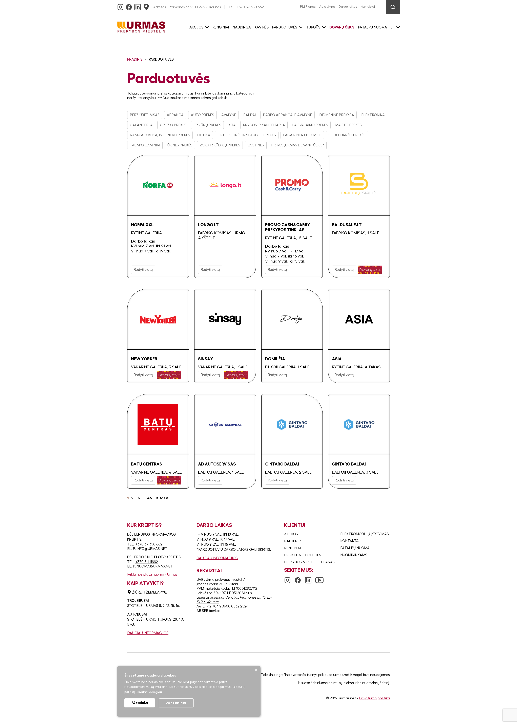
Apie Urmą (327, 6)
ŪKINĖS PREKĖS (179, 145)
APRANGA (175, 115)
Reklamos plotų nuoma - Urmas (152, 574)
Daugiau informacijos (147, 633)
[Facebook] (129, 6)
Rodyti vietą (143, 269)
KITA (232, 125)
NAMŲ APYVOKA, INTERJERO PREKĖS (160, 135)
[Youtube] (319, 578)
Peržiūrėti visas (145, 115)
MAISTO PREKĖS (348, 125)
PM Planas (308, 6)
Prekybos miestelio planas (309, 562)
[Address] (146, 6)
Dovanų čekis (341, 27)
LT (392, 27)
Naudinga (242, 27)
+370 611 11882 (146, 562)
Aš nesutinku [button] (176, 702)
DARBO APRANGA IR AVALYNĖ (287, 115)
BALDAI (249, 115)
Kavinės (261, 27)
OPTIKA (203, 135)
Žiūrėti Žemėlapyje (149, 592)
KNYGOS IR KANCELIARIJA (264, 125)
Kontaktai (368, 6)
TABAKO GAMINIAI (145, 145)
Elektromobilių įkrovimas (364, 534)
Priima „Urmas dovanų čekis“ (297, 145)
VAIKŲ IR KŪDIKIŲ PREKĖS (220, 145)
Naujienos (293, 541)
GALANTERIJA (141, 125)
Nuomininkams (353, 555)
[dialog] (189, 691)
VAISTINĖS (255, 145)
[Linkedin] (137, 6)
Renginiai (220, 27)
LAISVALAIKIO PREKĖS (310, 125)
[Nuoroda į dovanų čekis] (370, 270)
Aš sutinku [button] (140, 702)
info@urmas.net (152, 549)
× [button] (255, 670)
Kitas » (162, 498)
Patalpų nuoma (372, 27)
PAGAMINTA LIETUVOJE (302, 135)
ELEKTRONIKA (373, 115)
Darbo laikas (348, 6)
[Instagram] (120, 6)
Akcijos (291, 534)
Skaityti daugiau (149, 692)
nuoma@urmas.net (155, 566)
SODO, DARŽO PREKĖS (347, 135)
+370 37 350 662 (250, 7)
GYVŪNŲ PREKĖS (207, 125)
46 (149, 498)
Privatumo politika (302, 555)
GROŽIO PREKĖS (173, 125)
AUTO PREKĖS (202, 115)
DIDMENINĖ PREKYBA (336, 115)
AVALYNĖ (228, 115)
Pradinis (134, 59)
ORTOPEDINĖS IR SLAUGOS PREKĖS (247, 135)
